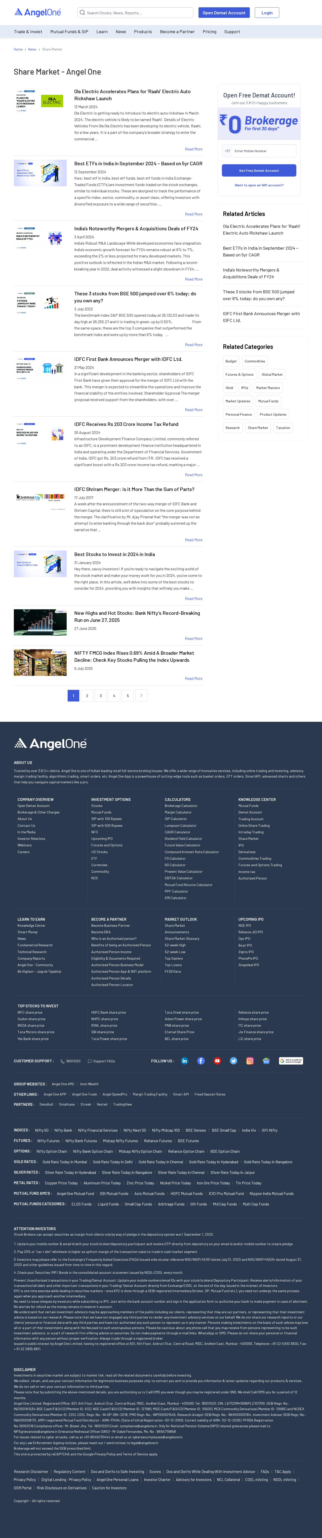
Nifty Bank (63, 1130)
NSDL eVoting (284, 1479)
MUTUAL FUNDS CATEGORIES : (40, 1203)
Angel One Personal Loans (118, 1479)
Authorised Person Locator (112, 984)
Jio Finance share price (255, 1032)
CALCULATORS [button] (177, 799)
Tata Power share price (109, 1038)
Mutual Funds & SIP (69, 31)
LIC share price (249, 1038)
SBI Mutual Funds (114, 1193)
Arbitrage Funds (171, 1203)
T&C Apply (282, 1471)
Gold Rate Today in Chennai (161, 1161)
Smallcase (67, 1104)
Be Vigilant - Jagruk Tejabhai (39, 971)
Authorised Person (252, 878)
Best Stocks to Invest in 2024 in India (114, 554)
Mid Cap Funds (225, 1203)
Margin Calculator (178, 812)
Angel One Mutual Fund (75, 1193)
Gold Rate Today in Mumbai (65, 1161)
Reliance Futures (158, 1140)
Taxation (283, 427)
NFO (94, 832)
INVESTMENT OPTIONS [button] (111, 799)
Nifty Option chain (51, 1151)
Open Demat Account (224, 12)
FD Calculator (175, 858)
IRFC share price (30, 1012)
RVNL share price (104, 1025)
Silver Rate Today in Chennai (181, 1172)
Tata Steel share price (182, 1012)
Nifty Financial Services (98, 1130)
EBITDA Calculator (179, 878)
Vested (102, 1104)
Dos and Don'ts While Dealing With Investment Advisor (210, 1471)
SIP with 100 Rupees (106, 818)
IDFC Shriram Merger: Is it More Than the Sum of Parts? (134, 489)
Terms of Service (135, 1454)
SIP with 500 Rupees (107, 825)
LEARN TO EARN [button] (31, 919)
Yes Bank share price (33, 1038)
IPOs (244, 388)
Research (233, 427)
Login (267, 12)
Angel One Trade (84, 1094)
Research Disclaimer (31, 1471)
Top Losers (173, 965)
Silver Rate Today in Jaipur (233, 1172)
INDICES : (22, 1130)
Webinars (25, 845)
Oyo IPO (244, 938)
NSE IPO (244, 925)
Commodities (255, 361)
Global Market (272, 374)
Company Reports (31, 958)
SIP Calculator (176, 818)
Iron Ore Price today (213, 1182)
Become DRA (101, 932)
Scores (155, 1471)
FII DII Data (173, 971)
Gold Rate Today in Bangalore (268, 1161)
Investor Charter (157, 1479)
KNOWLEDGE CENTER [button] (257, 799)
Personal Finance (239, 414)
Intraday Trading (251, 832)
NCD (94, 878)
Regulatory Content (70, 1471)
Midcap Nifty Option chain (140, 1151)
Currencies (99, 865)
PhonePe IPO (248, 958)
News (121, 31)
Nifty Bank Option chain (93, 1151)
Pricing (209, 31)
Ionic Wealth (89, 1084)
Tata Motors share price (36, 1032)
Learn (102, 31)
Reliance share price (253, 1012)
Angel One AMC (63, 1084)
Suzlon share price (31, 1019)
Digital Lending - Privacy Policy (66, 1479)
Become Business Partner (110, 925)
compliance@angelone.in (138, 1426)
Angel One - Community (35, 965)
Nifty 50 (42, 1130)
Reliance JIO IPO (250, 932)
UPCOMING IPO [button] (251, 919)
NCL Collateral (228, 1479)
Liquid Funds (108, 1203)
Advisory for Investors (194, 1479)
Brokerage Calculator (181, 805)
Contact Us (26, 825)
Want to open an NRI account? (259, 185)
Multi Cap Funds (256, 1203)
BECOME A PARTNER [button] (108, 919)
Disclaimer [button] (25, 1369)
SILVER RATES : (27, 1172)
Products (143, 31)
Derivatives (247, 852)
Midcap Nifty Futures (120, 1140)
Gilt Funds (198, 1203)
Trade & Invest (28, 31)
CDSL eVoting (256, 1479)
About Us (25, 818)
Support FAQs (104, 1061)
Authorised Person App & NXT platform (121, 971)
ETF (94, 858)
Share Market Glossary (182, 938)
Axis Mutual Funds (149, 1193)
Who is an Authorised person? (114, 938)
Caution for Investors (109, 1488)
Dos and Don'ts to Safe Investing (117, 1471)
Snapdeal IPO (248, 965)
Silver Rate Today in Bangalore (127, 1172)
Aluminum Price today (102, 1182)
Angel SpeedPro (115, 1094)
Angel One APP (55, 1094)
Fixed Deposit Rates (210, 1094)
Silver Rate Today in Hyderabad (70, 1172)
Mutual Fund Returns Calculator (189, 885)
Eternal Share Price (179, 1032)
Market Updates (238, 401)
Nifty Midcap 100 (166, 1130)
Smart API (181, 1094)
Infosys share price (252, 1019)
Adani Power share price (183, 1019)
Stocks (96, 805)
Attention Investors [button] (35, 1228)
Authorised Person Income (111, 952)
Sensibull (46, 1104)
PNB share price (177, 1025)
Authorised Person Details (111, 978)
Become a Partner (177, 31)
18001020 (73, 1061)
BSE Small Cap (224, 1130)
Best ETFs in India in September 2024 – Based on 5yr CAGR (138, 163)
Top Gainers (174, 958)
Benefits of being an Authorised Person (121, 945)
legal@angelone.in (144, 1443)
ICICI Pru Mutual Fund (226, 1193)
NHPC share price (104, 1019)
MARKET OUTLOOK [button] (181, 919)
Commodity (100, 871)
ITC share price (249, 1025)
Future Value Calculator (182, 845)
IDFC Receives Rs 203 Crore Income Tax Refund (126, 424)
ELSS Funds (81, 1203)
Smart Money (27, 932)
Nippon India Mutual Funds (272, 1193)
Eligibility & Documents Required (115, 958)
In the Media (26, 832)
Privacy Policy (104, 1454)
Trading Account (251, 819)
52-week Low (175, 952)
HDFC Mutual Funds (187, 1193)
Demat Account (250, 812)
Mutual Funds (268, 401)
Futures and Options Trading (260, 865)
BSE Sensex (196, 1130)
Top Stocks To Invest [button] (38, 1006)
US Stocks (99, 852)
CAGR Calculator (177, 832)
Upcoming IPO (102, 838)
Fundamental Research (35, 945)
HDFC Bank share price (108, 1012)
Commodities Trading (254, 858)
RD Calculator (175, 865)
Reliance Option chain (186, 1151)
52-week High (175, 945)
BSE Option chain (225, 1151)
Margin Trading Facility (150, 1094)
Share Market (258, 427)
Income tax (246, 871)
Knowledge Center (31, 925)
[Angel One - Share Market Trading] (38, 12)
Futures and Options (107, 845)
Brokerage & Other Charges (39, 812)
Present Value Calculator (184, 871)
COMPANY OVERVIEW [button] (36, 799)
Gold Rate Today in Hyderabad (213, 1161)
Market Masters (268, 388)
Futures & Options (240, 374)
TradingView (122, 1104)
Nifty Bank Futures (81, 1140)
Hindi (229, 388)
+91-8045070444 (97, 1437)
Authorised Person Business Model (117, 965)
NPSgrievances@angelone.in (35, 1431)
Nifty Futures (48, 1140)
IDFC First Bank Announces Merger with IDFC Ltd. (128, 359)
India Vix (249, 1130)
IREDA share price (31, 1025)
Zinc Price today (140, 1182)
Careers (24, 852)
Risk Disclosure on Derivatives (62, 1488)
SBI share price (102, 1032)
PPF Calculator (176, 891)
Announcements (177, 932)
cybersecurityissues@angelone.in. (157, 1437)
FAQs (265, 1471)
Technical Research (32, 952)
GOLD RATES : (26, 1161)
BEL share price (176, 1038)
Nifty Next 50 (135, 1130)
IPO (241, 845)
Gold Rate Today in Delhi (113, 1161)
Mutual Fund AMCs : (33, 1193)
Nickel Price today (175, 1182)
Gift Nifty (269, 1130)
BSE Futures (188, 1140)
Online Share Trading (254, 825)
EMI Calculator (176, 898)
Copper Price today (61, 1182)
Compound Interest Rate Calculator (192, 852)
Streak (85, 1104)
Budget (231, 361)
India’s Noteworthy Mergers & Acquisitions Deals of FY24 (136, 228)
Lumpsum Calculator (180, 825)
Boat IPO (245, 945)
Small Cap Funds (138, 1203)
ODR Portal (22, 1488)
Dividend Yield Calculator (183, 838)
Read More (194, 148)
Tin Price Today (248, 1182)
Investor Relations (31, 838)
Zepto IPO (246, 952)
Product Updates (273, 414)
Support (232, 31)
